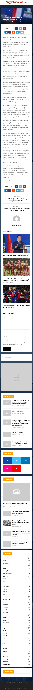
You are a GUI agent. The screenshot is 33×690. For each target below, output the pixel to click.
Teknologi (5, 654)
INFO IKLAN (12, 686)
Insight (4, 602)
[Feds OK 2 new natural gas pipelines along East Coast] (16, 492)
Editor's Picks (6, 576)
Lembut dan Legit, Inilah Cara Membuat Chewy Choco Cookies (16, 209)
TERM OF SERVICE (17, 688)
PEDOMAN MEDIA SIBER (22, 686)
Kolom (4, 617)
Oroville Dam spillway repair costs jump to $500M (20, 542)
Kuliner (4, 620)
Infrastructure (6, 599)
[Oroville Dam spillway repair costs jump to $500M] (7, 544)
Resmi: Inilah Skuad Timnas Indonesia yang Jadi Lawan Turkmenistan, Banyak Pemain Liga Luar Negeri (16, 280)
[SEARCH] (28, 357)
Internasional (6, 604)
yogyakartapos (7, 22)
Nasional (5, 633)
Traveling (5, 659)
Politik (4, 646)
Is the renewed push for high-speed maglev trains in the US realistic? (21, 533)
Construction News (7, 573)
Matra (4, 630)
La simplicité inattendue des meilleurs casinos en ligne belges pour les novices (20, 402)
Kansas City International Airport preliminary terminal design (20, 522)
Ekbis (4, 581)
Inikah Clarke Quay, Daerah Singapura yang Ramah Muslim (16, 200)
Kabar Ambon (6, 610)
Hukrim (4, 594)
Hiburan (5, 591)
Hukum (4, 597)
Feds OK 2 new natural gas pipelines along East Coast (15, 504)
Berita (4, 560)
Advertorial (6, 558)
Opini (4, 641)
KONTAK (24, 688)
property (5, 648)
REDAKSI (6, 686)
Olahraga (5, 15)
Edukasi (5, 578)
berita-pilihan (6, 566)
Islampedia (5, 607)
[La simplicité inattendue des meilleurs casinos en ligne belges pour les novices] (7, 402)
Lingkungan (6, 628)
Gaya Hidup (6, 586)
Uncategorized (6, 664)
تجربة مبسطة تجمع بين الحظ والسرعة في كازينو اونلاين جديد (20, 442)
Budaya (5, 568)
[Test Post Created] (7, 413)
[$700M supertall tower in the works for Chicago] (7, 513)
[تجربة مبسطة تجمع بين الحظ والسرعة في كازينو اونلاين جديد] (7, 444)
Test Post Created (17, 411)
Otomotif (5, 643)
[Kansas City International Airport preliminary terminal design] (7, 523)
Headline (5, 589)
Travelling (5, 661)
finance (4, 584)
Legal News (6, 622)
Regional (5, 651)
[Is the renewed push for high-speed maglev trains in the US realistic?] (7, 533)
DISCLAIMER (8, 688)
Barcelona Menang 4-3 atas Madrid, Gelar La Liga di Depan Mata (16, 306)
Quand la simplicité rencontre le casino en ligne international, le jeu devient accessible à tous (21, 422)
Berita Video (6, 563)
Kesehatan (5, 612)
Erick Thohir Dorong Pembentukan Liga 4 (15, 255)
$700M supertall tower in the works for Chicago (20, 512)
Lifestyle (5, 625)
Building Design (7, 571)
